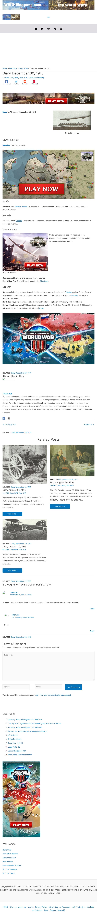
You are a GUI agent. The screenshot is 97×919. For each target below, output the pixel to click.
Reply (92, 609)
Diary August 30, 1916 (14, 546)
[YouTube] (48, 28)
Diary (5, 112)
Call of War (7, 850)
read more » (12, 514)
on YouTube (89, 907)
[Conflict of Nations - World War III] (48, 338)
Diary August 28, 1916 (14, 489)
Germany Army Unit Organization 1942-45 (25, 727)
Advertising (53, 907)
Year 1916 (22, 493)
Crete (41, 308)
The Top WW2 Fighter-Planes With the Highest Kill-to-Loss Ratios (34, 723)
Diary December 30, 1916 (21, 544)
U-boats (74, 295)
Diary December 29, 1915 (21, 373)
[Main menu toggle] (48, 17)
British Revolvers (14, 739)
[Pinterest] (54, 28)
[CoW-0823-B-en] (48, 174)
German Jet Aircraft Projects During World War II (27, 731)
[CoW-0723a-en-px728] (48, 98)
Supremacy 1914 (9, 858)
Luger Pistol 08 (14, 747)
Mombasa (44, 281)
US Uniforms (13, 735)
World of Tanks (9, 873)
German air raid (21, 206)
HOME (5, 907)
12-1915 (6, 78)
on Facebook (64, 907)
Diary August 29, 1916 (62, 482)
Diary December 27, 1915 (21, 581)
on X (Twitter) (77, 907)
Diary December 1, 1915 (67, 479)
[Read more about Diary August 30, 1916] (25, 530)
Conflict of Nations (10, 854)
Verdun (69, 292)
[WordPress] (9, 418)
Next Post (89, 425)
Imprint (30, 907)
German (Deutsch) (57, 910)
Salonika (6, 145)
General (19, 221)
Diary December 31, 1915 (21, 487)
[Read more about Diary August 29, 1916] (72, 460)
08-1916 (6, 493)
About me (22, 907)
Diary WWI (14, 78)
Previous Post (9, 425)
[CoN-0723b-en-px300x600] (21, 799)
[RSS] (61, 28)
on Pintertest (37, 910)
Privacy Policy (41, 907)
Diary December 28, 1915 (21, 432)
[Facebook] (35, 28)
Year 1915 (23, 78)
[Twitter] (42, 28)
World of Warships (10, 869)
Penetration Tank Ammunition (20, 755)
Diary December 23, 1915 (21, 637)
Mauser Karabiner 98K (17, 751)
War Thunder (8, 862)
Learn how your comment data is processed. (53, 695)
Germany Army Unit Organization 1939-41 (25, 720)
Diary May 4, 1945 (15, 743)
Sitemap (13, 907)
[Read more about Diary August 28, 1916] (25, 464)
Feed (46, 910)
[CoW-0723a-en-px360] (25, 252)
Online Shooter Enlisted (12, 865)
